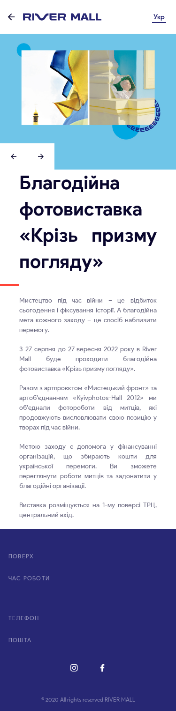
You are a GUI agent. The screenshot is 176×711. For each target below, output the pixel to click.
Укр (159, 17)
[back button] (11, 17)
